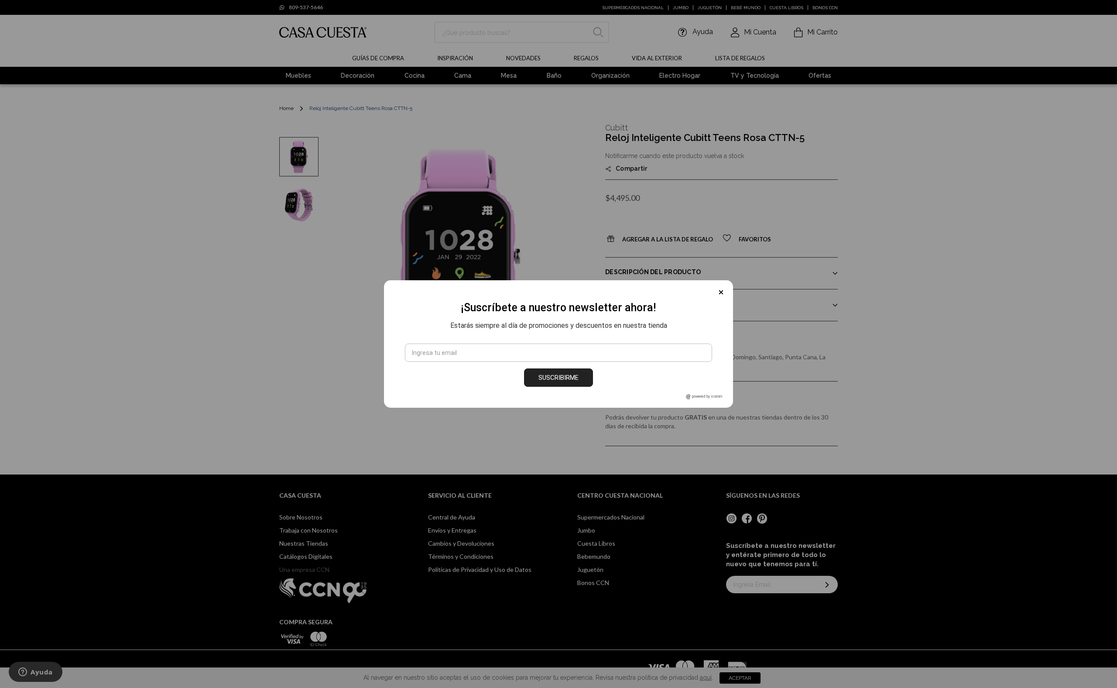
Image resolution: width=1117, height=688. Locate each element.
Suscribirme (558, 378)
